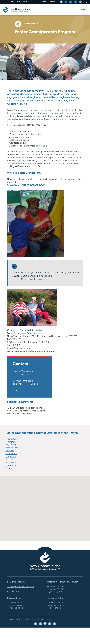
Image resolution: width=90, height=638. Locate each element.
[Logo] (45, 561)
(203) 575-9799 (55, 592)
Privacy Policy (27, 619)
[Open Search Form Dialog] (86, 2)
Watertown (10, 445)
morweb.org (48, 619)
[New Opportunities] (16, 10)
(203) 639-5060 (16, 608)
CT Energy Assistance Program (20, 587)
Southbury (10, 463)
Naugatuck (10, 457)
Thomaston (11, 439)
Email (16, 390)
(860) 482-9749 (55, 608)
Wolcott (9, 469)
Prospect (9, 460)
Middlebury (11, 454)
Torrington (10, 442)
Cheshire (9, 451)
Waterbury (10, 466)
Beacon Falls (11, 448)
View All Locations (15, 592)
